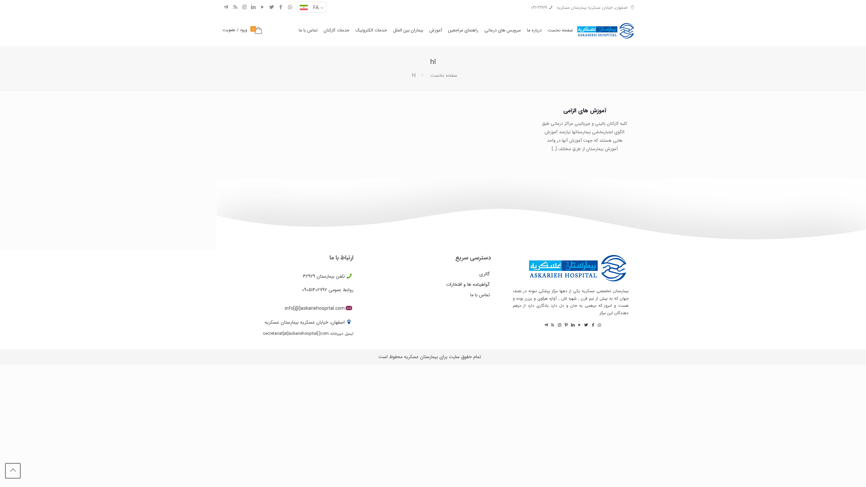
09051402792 (314, 290)
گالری (484, 274)
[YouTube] (262, 7)
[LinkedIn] (253, 7)
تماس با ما (480, 295)
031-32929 (539, 7)
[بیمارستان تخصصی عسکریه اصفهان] (605, 28)
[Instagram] (244, 7)
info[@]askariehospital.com (315, 308)
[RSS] (235, 7)
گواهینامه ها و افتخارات (468, 284)
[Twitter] (271, 7)
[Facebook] (280, 7)
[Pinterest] (565, 325)
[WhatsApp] (290, 7)
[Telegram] (226, 7)
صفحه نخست (443, 75)
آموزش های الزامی (584, 110)
